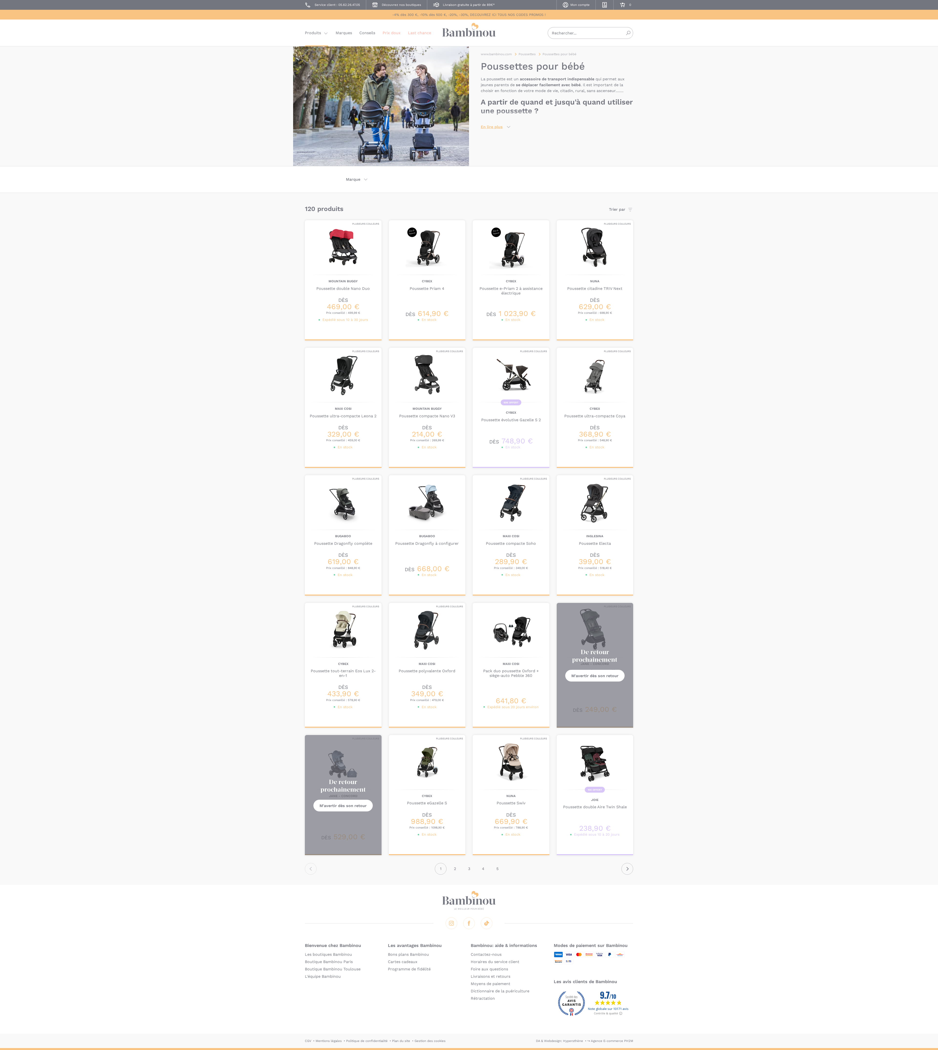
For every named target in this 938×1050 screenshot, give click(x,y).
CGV (308, 1041)
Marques (344, 33)
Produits (313, 33)
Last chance (419, 33)
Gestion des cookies (430, 1041)
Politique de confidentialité (367, 1041)
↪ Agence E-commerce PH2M (610, 1041)
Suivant (627, 869)
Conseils (367, 33)
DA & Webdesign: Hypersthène (559, 1041)
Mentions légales (329, 1041)
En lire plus (492, 127)
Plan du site (401, 1041)
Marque (353, 179)
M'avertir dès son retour (594, 675)
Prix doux (392, 33)
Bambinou (469, 32)
